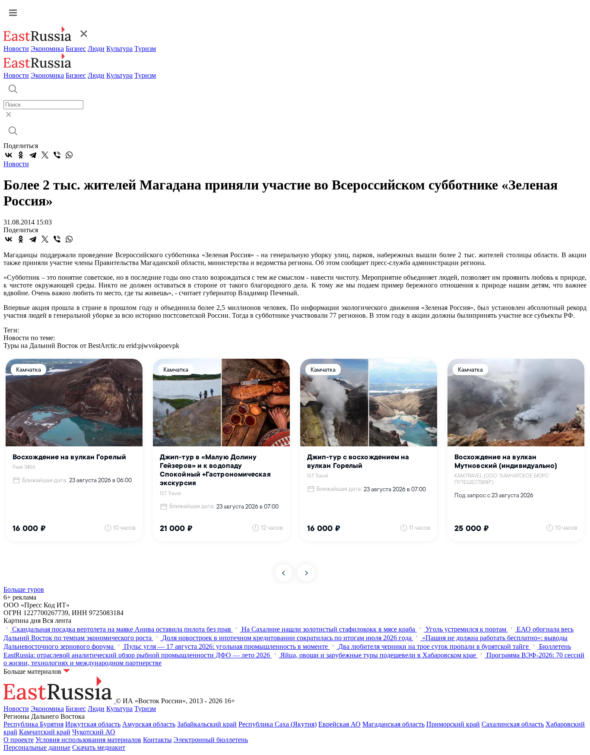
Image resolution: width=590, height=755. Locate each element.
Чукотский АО (93, 732)
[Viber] (57, 155)
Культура (119, 48)
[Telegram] (33, 155)
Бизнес (76, 48)
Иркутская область (93, 724)
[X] (45, 155)
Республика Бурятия (33, 724)
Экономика (47, 48)
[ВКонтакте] (8, 155)
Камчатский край (44, 732)
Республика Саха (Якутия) (277, 724)
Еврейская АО (339, 724)
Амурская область (148, 724)
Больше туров (23, 589)
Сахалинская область (513, 724)
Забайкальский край (207, 724)
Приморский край (453, 724)
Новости (16, 48)
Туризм (145, 48)
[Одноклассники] (21, 155)
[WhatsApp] (69, 155)
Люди (96, 48)
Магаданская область (393, 724)
